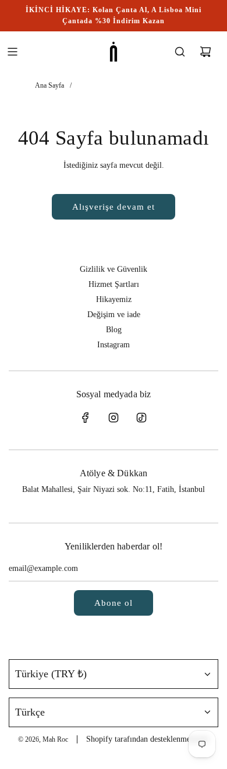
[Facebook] (85, 417)
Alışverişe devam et (113, 206)
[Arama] (180, 51)
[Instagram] (113, 417)
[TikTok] (141, 417)
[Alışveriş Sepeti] (205, 51)
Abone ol (113, 603)
